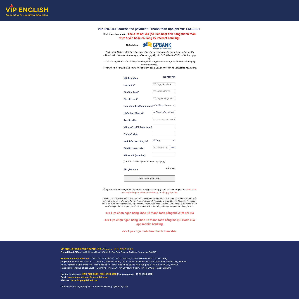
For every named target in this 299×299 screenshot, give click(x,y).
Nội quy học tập (120, 286)
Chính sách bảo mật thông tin (75, 286)
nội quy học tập (169, 192)
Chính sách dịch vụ (101, 286)
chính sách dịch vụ (149, 192)
